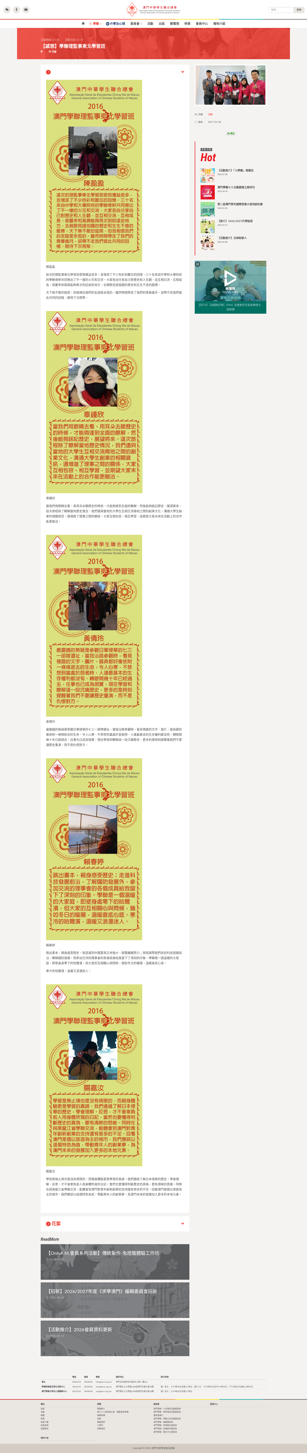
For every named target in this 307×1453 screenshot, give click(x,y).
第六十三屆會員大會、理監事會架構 (112, 1412)
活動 (150, 23)
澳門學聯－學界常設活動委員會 (167, 1412)
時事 (187, 23)
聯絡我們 (101, 1422)
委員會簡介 (158, 1415)
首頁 (83, 24)
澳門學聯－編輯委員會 (163, 1422)
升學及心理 (117, 23)
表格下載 (45, 1422)
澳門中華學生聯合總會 (153, 9)
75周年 (100, 1425)
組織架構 (101, 1415)
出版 (162, 23)
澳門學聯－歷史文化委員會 (165, 1432)
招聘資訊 (45, 1429)
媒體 (43, 1415)
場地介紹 (219, 23)
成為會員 (45, 1425)
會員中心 (202, 23)
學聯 (96, 23)
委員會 (135, 23)
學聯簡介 (101, 1409)
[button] (7, 9)
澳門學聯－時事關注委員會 (165, 1425)
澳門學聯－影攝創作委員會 (165, 1429)
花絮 (53, 52)
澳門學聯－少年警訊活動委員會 (167, 1409)
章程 (99, 1419)
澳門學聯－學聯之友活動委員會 (167, 1419)
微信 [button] (232, 133)
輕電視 (174, 23)
